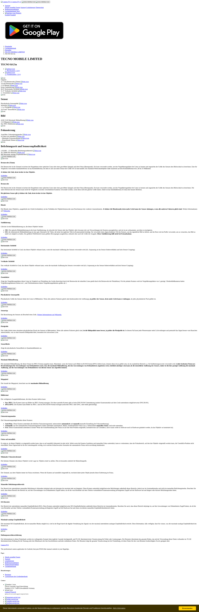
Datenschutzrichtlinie (12, 564)
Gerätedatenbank (12, 11)
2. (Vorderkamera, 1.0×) (13, 74)
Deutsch (18, 13)
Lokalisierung (30, 7)
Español (13, 15)
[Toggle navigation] (35, 2)
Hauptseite (8, 46)
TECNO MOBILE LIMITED (15, 52)
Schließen (4, 175)
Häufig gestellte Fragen (12, 7)
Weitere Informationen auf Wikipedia (49, 315)
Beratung (8, 574)
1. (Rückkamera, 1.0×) (12, 71)
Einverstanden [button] (187, 608)
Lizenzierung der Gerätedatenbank (16, 576)
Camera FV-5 (16, 2)
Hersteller (8, 50)
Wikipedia (6, 211)
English (7, 15)
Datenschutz (40, 7)
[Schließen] (8, 156)
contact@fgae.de (10, 592)
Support (7, 6)
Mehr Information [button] (119, 608)
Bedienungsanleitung (12, 9)
